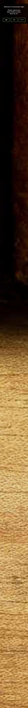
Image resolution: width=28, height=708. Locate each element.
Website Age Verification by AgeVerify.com (26, 707)
